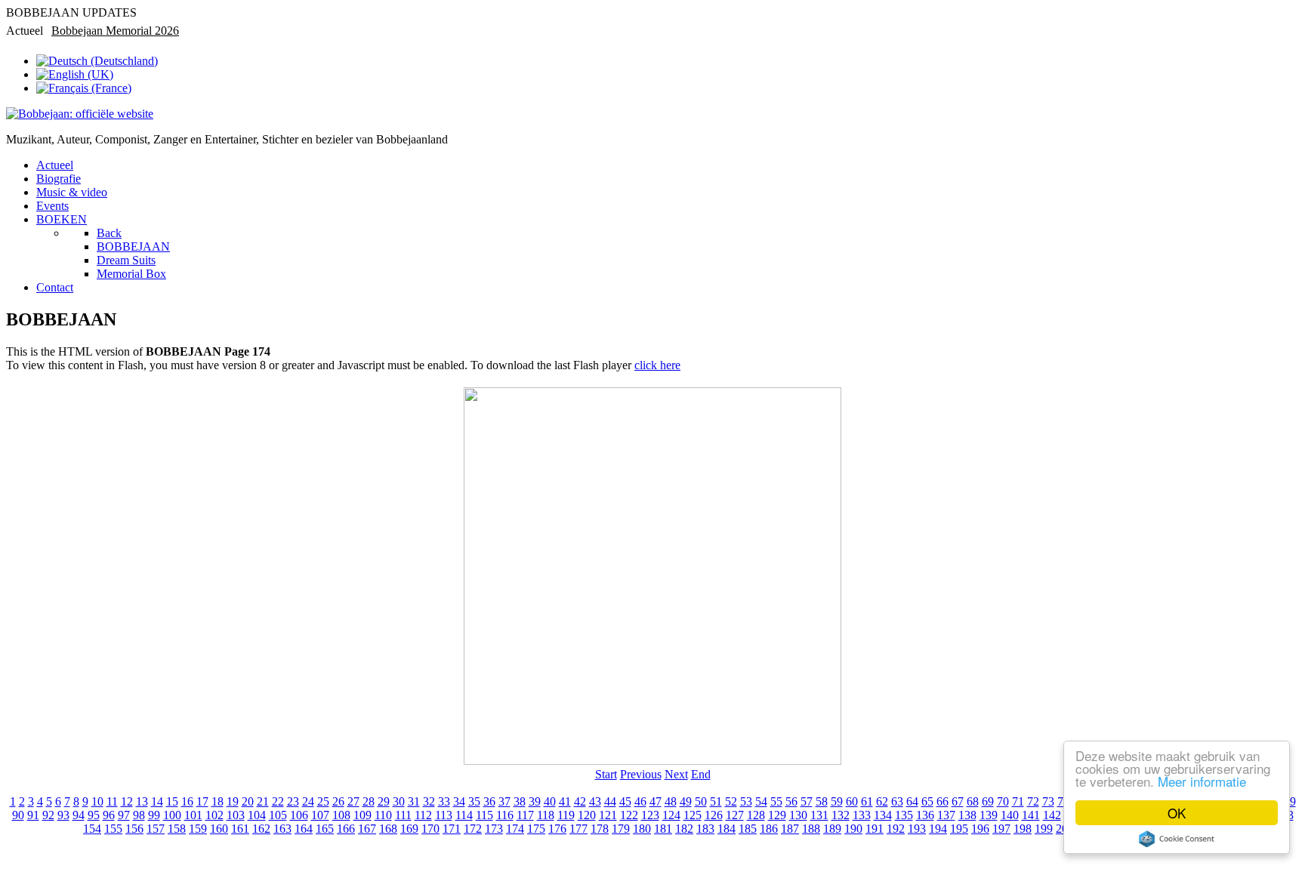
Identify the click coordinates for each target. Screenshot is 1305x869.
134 (883, 815)
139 (989, 815)
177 (578, 828)
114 (464, 815)
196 (980, 828)
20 (248, 801)
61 (867, 801)
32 (429, 801)
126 (714, 815)
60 (852, 801)
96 (109, 815)
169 (409, 828)
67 (958, 801)
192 (896, 828)
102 (214, 815)
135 (904, 815)
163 (282, 828)
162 (261, 828)
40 (550, 801)
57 (807, 801)
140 (1010, 815)
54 (761, 801)
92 (48, 815)
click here (657, 365)
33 (444, 801)
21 (263, 801)
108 (341, 815)
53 (746, 801)
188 (811, 828)
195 (959, 828)
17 (202, 801)
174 (515, 828)
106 (299, 815)
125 (692, 815)
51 (716, 801)
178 (600, 828)
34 (459, 801)
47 (655, 801)
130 (798, 815)
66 (942, 801)
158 (177, 828)
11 (112, 801)
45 (625, 801)
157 (156, 828)
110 (383, 815)
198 (1022, 828)
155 (113, 828)
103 (236, 815)
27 (353, 801)
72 (1033, 801)
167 (367, 828)
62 (882, 801)
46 (640, 801)
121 (608, 815)
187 (790, 828)
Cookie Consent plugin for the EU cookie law (1176, 838)
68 (973, 801)
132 (840, 815)
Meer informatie (1202, 781)
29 (384, 801)
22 (278, 801)
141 (1031, 815)
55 (776, 801)
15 (172, 801)
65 (927, 801)
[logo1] (79, 113)
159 (198, 828)
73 (1048, 801)
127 (735, 815)
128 (756, 815)
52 (731, 801)
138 (967, 815)
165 (325, 828)
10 (97, 801)
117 (525, 815)
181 (663, 828)
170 (430, 828)
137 (946, 815)
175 (536, 828)
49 (686, 801)
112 (423, 815)
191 (874, 828)
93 (63, 815)
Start (606, 774)
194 (938, 828)
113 (443, 815)
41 (565, 801)
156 (134, 828)
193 (917, 828)
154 (92, 828)
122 (629, 815)
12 (127, 801)
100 (172, 815)
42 (580, 801)
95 (94, 815)
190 (853, 828)
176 (557, 828)
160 (219, 828)
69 (988, 801)
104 (257, 815)
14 (157, 801)
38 (520, 801)
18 (217, 801)
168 (388, 828)
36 (489, 801)
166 (346, 828)
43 (595, 801)
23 (293, 801)
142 (1052, 815)
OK (1177, 812)
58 (822, 801)
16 (187, 801)
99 (154, 815)
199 (1044, 828)
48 (671, 801)
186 (769, 828)
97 (124, 815)
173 (494, 828)
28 (368, 801)
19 (233, 801)
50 (701, 801)
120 (587, 815)
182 (684, 828)
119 (566, 815)
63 (897, 801)
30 (399, 801)
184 (726, 828)
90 (18, 815)
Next (676, 774)
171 (452, 828)
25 (323, 801)
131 (819, 815)
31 (414, 801)
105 (278, 815)
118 (545, 815)
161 (240, 828)
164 (304, 828)
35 (474, 801)
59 (837, 801)
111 (403, 815)
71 (1018, 801)
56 (791, 801)
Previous (641, 774)
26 (338, 801)
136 (925, 815)
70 (1003, 801)
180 (642, 828)
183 (705, 828)
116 (505, 815)
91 (33, 815)
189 (832, 828)
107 (320, 815)
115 (484, 815)
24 (308, 801)
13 (142, 801)
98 (139, 815)
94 (78, 815)
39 (535, 801)
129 (777, 815)
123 (650, 815)
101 (193, 815)
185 (748, 828)
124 (671, 815)
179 (621, 828)
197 (1001, 828)
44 (610, 801)
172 (473, 828)
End (701, 774)
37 (504, 801)
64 (912, 801)
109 (362, 815)
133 (862, 815)
